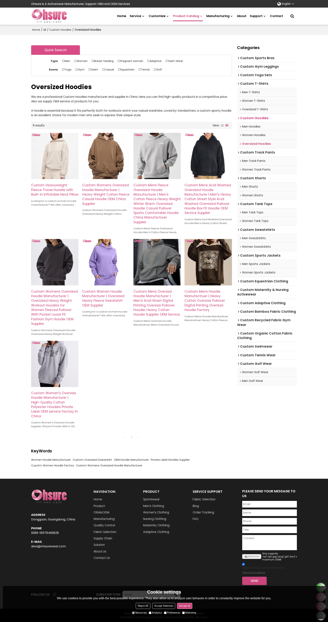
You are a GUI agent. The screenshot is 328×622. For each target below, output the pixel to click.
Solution (99, 545)
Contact (276, 16)
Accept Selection (163, 605)
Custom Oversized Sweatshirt (92, 460)
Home (121, 16)
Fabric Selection (105, 532)
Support (256, 16)
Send (254, 581)
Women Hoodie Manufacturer (51, 460)
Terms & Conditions (253, 572)
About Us (100, 551)
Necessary (141, 612)
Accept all (184, 605)
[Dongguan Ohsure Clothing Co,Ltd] (49, 16)
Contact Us (102, 558)
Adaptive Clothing (156, 532)
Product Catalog (186, 16)
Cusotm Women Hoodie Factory (52, 465)
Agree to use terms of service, (263, 570)
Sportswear (151, 499)
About (241, 16)
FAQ (195, 519)
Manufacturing (217, 16)
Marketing (190, 612)
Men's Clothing (153, 506)
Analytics (157, 612)
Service (135, 16)
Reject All (143, 605)
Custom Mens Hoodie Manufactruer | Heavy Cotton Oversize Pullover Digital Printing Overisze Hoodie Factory (204, 300)
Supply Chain (103, 538)
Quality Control (104, 525)
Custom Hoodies (60, 30)
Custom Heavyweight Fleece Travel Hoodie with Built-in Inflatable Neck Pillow (54, 190)
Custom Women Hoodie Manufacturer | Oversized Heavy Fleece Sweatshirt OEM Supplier (103, 298)
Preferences (173, 612)
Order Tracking (203, 512)
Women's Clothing (156, 512)
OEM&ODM (101, 512)
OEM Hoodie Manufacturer (131, 460)
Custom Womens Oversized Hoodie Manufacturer (109, 465)
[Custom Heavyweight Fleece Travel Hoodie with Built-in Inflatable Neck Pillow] (54, 156)
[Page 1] (125, 437)
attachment (253, 556)
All (44, 30)
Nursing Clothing (154, 519)
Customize (157, 16)
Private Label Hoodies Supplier (170, 460)
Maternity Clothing (156, 525)
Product (99, 506)
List (222, 125)
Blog (196, 506)
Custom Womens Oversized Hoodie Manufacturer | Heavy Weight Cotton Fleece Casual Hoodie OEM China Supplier (105, 194)
